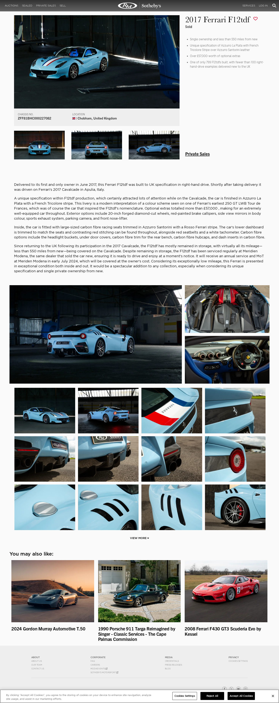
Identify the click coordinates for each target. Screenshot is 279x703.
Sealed (27, 5)
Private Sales (46, 5)
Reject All (212, 695)
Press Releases (173, 665)
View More (138, 538)
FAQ (93, 661)
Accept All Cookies (241, 695)
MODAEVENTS (98, 668)
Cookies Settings (238, 661)
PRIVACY (234, 657)
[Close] (273, 696)
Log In (263, 5)
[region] (139, 696)
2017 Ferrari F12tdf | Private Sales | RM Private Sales (139, 5)
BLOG (168, 668)
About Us (36, 661)
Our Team (36, 665)
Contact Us (37, 668)
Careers (95, 665)
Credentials (172, 661)
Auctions (11, 5)
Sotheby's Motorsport (103, 672)
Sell (63, 5)
